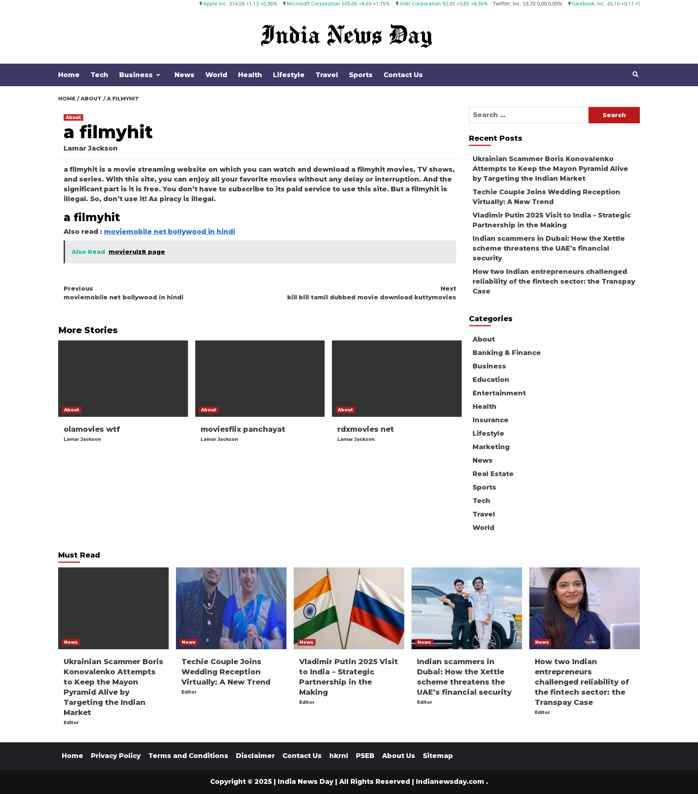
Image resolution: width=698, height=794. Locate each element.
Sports (361, 75)
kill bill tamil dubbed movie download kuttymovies (371, 293)
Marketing (491, 447)
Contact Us (403, 75)
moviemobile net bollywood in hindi (169, 232)
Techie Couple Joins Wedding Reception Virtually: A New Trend (546, 197)
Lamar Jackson (91, 148)
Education (491, 380)
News (184, 75)
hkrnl (338, 756)
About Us (398, 756)
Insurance (491, 420)
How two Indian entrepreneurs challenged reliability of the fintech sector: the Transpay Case (554, 281)
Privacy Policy (116, 756)
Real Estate (493, 474)
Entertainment (499, 393)
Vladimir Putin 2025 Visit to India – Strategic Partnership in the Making (552, 220)
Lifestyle (289, 75)
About (73, 117)
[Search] (635, 74)
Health (250, 75)
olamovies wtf (92, 429)
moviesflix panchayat (243, 429)
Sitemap (438, 756)
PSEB (365, 756)
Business (136, 75)
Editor (71, 722)
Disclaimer (255, 756)
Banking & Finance (507, 353)
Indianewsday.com (450, 782)
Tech (99, 75)
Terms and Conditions (188, 756)
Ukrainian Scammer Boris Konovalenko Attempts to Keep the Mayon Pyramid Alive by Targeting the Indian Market (550, 169)
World (216, 75)
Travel (327, 75)
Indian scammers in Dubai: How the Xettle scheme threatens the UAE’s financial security (549, 248)
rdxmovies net (365, 429)
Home (69, 75)
